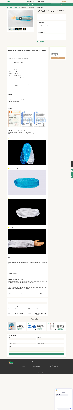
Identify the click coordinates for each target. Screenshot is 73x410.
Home (10, 4)
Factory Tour (28, 4)
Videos (19, 4)
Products (14, 4)
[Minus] (70, 390)
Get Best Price (19, 329)
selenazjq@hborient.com (41, 1)
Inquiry (64, 1)
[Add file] (56, 409)
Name (10, 337)
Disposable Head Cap (35, 367)
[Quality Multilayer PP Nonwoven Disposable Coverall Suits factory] (52, 326)
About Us (23, 4)
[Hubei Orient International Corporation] (8, 1)
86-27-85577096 (31, 1)
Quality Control (34, 4)
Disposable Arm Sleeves (16, 7)
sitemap (48, 372)
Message (10, 346)
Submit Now (36, 354)
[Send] (71, 409)
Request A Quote (46, 4)
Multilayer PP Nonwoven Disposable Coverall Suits (61, 324)
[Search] (59, 4)
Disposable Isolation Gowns (36, 366)
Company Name (39, 337)
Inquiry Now (40, 41)
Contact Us (40, 4)
